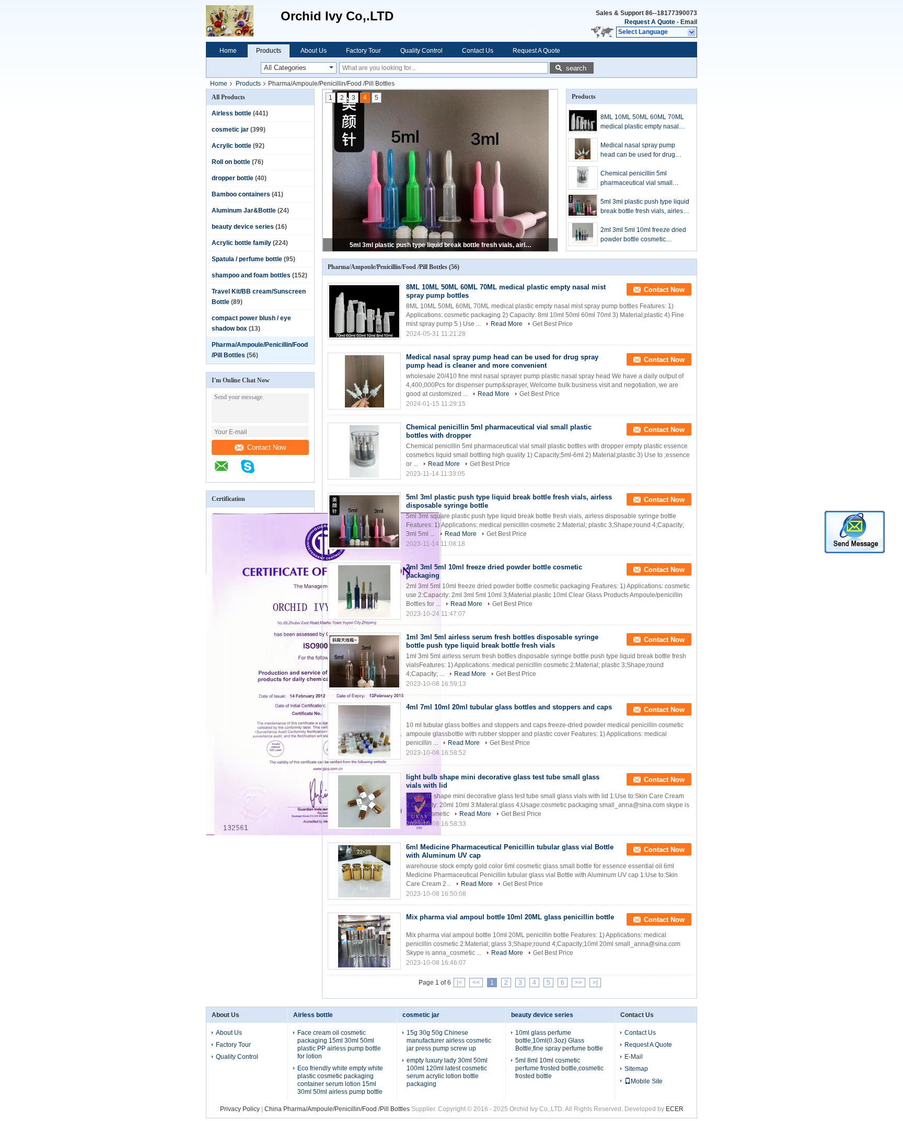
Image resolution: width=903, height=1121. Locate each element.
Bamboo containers (241, 194)
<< (476, 982)
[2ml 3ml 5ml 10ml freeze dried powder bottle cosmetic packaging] (583, 234)
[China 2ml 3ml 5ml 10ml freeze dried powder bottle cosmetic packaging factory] (364, 591)
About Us (313, 50)
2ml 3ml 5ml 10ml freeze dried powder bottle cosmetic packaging (441, 245)
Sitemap (636, 1068)
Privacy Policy (240, 1109)
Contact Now (266, 447)
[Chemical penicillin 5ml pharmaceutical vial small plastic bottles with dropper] (583, 178)
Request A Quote (649, 22)
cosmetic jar (230, 129)
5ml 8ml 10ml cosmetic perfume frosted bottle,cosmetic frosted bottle (559, 1068)
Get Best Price (552, 324)
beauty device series (243, 226)
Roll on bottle (231, 162)
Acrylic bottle (231, 145)
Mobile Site (647, 1081)
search (576, 68)
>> (578, 982)
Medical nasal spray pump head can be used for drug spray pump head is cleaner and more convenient (639, 150)
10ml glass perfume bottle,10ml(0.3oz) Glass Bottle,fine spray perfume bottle (559, 1040)
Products (268, 50)
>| (595, 982)
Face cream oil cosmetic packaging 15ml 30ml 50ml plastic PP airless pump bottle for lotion (339, 1044)
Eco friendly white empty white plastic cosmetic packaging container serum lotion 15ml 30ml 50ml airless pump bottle (340, 1080)
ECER (675, 1109)
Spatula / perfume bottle (247, 259)
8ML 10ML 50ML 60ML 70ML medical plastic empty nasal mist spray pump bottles (642, 122)
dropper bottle (232, 178)
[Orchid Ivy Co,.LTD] (243, 21)
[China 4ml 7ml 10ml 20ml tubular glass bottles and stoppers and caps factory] (364, 731)
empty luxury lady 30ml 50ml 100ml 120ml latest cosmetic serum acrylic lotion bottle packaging (447, 1072)
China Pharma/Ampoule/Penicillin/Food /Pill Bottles (337, 1109)
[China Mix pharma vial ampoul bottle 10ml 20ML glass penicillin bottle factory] (364, 941)
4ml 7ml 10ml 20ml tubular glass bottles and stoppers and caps (509, 707)
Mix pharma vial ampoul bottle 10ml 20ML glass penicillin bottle (510, 917)
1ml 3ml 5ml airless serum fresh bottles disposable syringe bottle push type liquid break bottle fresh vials (502, 641)
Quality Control (421, 50)
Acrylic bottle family (241, 243)
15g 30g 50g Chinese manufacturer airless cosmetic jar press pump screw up (449, 1040)
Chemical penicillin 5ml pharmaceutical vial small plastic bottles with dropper (638, 179)
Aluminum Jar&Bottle (244, 210)
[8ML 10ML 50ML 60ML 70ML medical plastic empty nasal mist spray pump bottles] (583, 121)
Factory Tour (363, 50)
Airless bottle (231, 113)
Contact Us (477, 50)
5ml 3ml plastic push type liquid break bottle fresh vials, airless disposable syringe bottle (644, 207)
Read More (507, 324)
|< (459, 982)
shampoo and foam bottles (251, 275)
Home (228, 50)
